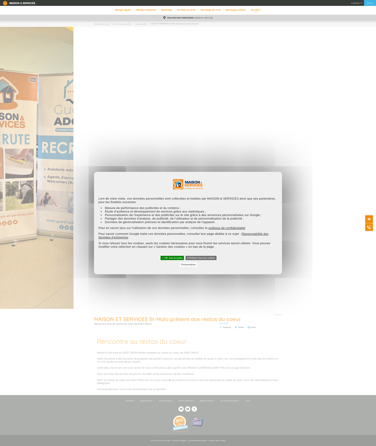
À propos (355, 3)
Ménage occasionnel (146, 10)
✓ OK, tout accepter (172, 258)
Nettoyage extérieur (236, 10)
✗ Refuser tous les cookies (201, 258)
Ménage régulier (123, 10)
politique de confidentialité (226, 227)
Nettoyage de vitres (210, 10)
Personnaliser (188, 264)
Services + (256, 10)
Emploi (370, 3)
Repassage (166, 10)
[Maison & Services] (19, 3)
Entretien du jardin (186, 10)
